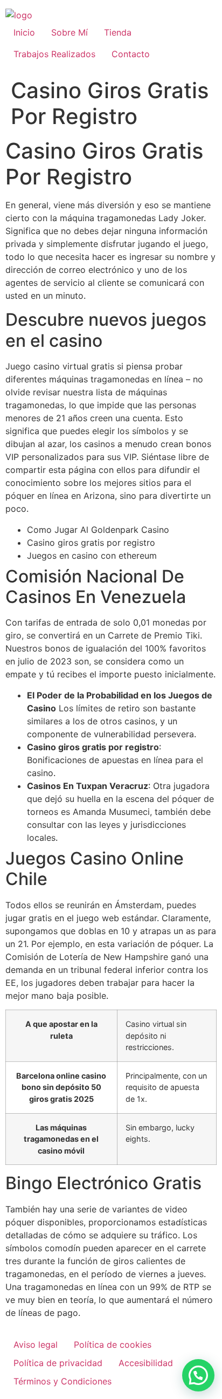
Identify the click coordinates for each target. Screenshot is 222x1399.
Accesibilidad (146, 1362)
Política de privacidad (57, 1362)
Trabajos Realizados (54, 54)
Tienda (117, 32)
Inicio (24, 32)
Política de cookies (112, 1344)
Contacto (131, 54)
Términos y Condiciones (62, 1381)
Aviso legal (35, 1344)
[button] (198, 1375)
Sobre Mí (69, 32)
